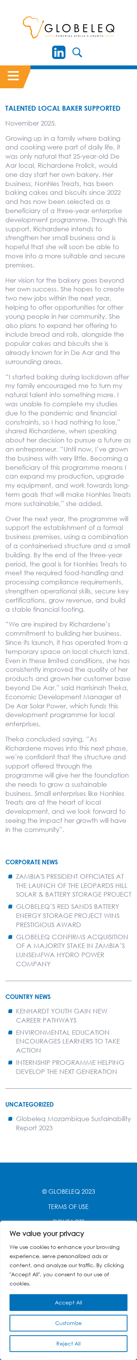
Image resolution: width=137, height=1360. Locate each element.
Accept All (68, 1302)
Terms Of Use (68, 1206)
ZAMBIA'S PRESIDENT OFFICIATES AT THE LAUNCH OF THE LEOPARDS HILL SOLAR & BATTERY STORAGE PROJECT (73, 885)
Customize (68, 1323)
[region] (68, 1290)
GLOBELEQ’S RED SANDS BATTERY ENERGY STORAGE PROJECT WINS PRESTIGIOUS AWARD (67, 915)
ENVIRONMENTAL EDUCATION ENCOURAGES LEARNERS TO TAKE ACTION (68, 1041)
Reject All (68, 1343)
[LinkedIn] (58, 52)
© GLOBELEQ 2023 (68, 1191)
